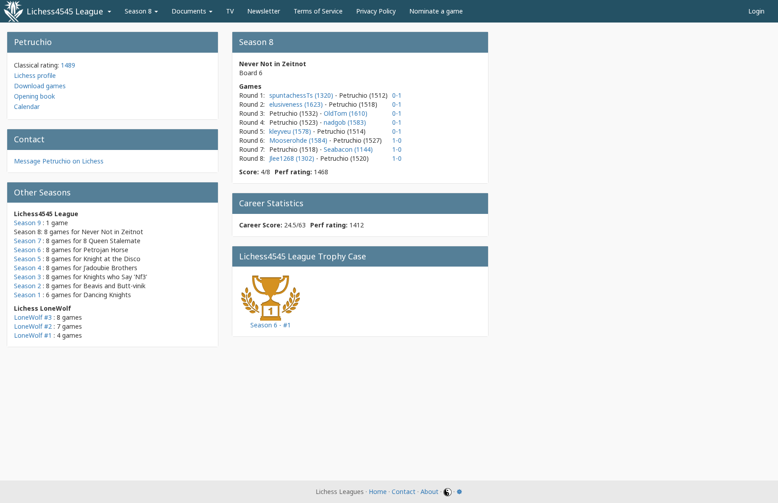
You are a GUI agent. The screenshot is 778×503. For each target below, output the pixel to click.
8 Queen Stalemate (111, 240)
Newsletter (263, 11)
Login (756, 11)
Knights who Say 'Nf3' (115, 276)
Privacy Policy (376, 11)
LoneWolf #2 (33, 326)
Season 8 (139, 11)
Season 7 (27, 240)
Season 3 (27, 276)
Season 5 (27, 258)
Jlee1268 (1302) (292, 158)
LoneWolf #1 (33, 335)
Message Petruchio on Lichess (59, 161)
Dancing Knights (107, 294)
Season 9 (27, 222)
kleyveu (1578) (291, 131)
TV (230, 11)
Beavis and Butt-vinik (114, 285)
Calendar (27, 106)
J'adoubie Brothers (110, 267)
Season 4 (27, 267)
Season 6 (27, 249)
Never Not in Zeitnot (112, 231)
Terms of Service (318, 11)
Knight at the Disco (111, 258)
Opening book (34, 96)
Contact (404, 491)
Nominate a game (436, 11)
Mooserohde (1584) (299, 140)
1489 (68, 65)
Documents (190, 11)
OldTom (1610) (345, 113)
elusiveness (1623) (297, 104)
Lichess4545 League (65, 11)
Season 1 (27, 294)
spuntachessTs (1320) (302, 95)
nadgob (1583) (345, 122)
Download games (40, 86)
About (430, 491)
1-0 (397, 140)
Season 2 (27, 285)
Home (378, 491)
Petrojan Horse (105, 249)
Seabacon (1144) (348, 149)
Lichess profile (35, 75)
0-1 (397, 95)
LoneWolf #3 (33, 317)
